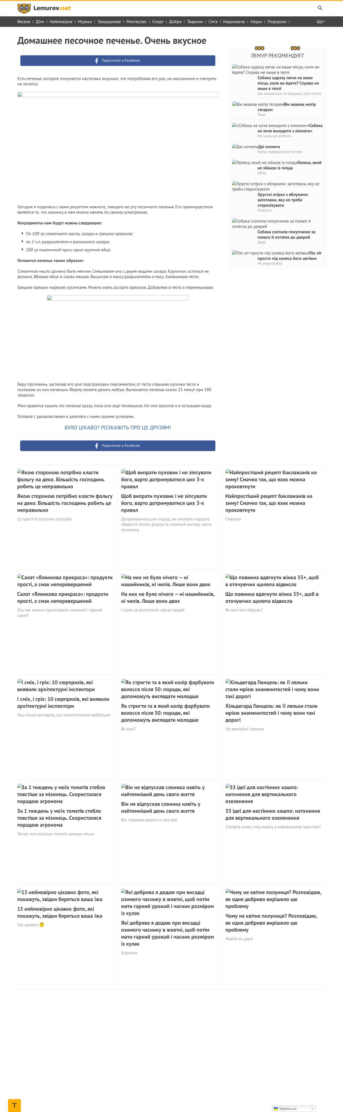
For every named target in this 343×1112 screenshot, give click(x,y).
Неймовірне (61, 21)
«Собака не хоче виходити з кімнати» (290, 128)
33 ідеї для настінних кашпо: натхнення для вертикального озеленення (272, 814)
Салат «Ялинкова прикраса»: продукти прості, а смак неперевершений (62, 597)
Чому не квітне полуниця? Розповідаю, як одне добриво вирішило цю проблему (271, 922)
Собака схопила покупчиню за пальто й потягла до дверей (286, 234)
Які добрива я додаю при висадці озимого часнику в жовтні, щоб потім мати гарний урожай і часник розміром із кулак (167, 933)
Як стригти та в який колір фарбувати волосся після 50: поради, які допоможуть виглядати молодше (165, 712)
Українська (287, 1109)
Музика (85, 21)
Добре (175, 21)
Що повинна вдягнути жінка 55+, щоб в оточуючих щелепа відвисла (272, 597)
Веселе (23, 21)
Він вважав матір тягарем (287, 106)
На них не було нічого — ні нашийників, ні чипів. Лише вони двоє (167, 597)
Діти (40, 21)
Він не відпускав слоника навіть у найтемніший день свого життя (160, 807)
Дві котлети (269, 146)
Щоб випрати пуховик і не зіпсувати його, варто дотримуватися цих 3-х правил (164, 503)
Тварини (195, 21)
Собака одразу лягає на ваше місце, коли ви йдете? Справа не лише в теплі (288, 83)
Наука (256, 21)
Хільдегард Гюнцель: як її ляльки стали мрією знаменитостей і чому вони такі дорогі (271, 712)
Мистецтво (136, 21)
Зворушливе (109, 21)
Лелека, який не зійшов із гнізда (290, 165)
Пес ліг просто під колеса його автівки (290, 255)
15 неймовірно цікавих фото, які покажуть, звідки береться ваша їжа (59, 912)
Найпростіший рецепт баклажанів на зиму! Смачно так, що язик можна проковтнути (268, 503)
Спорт (157, 21)
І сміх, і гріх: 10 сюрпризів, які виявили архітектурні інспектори (63, 702)
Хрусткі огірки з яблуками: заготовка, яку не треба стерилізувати (283, 200)
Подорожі (276, 21)
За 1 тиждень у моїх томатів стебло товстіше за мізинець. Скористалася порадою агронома (59, 817)
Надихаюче (234, 21)
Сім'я (213, 21)
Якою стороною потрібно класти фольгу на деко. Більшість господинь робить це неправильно (65, 503)
